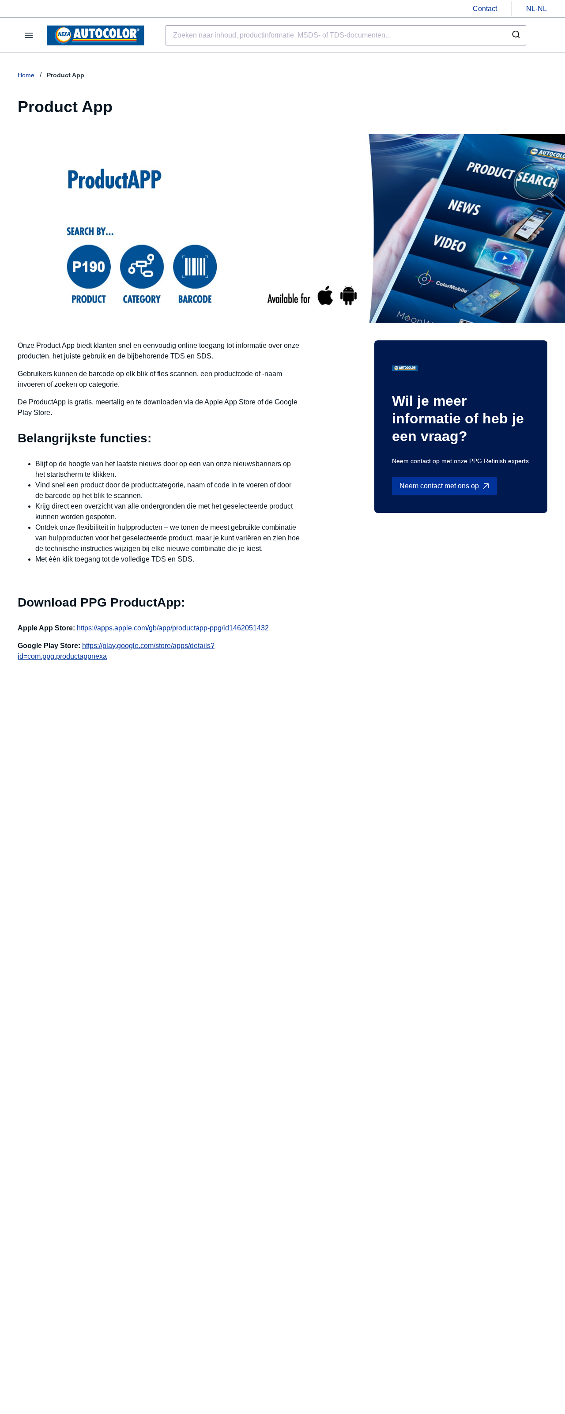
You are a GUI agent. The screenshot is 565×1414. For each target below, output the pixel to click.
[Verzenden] (515, 35)
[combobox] (346, 35)
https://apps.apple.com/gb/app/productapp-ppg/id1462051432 (173, 628)
